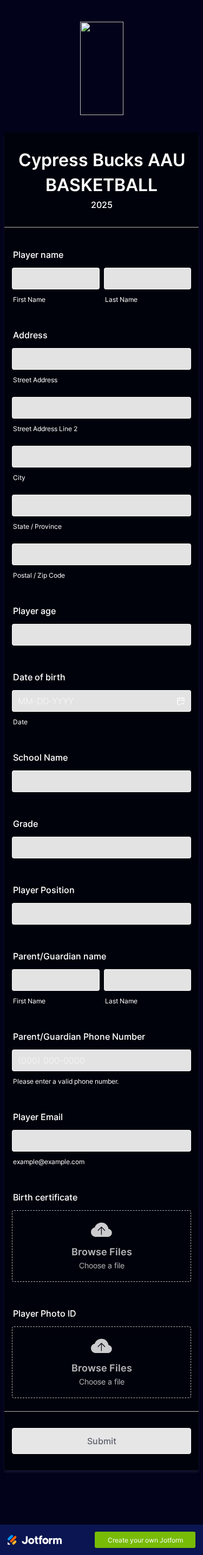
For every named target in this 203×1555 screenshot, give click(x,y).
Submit (101, 1441)
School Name (40, 757)
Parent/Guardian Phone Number (79, 1036)
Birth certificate (45, 1197)
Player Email (38, 1116)
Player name (38, 254)
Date (20, 722)
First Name (29, 299)
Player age (34, 610)
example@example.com (48, 1162)
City (19, 477)
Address (30, 335)
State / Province (37, 526)
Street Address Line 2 (45, 429)
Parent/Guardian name (59, 956)
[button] (180, 701)
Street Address (35, 380)
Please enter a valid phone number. (66, 1081)
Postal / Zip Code (39, 575)
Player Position (44, 889)
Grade (25, 823)
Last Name (121, 299)
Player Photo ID (44, 1313)
